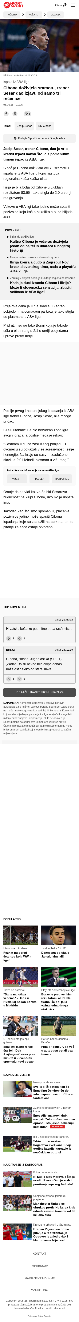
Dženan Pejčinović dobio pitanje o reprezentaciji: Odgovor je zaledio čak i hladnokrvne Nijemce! (51, 1234)
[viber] (15, 113)
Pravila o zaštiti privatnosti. (50, 1308)
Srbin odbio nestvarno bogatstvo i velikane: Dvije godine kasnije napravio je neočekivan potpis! (52, 1146)
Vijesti (16, 478)
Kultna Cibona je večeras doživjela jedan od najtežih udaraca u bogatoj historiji (40, 244)
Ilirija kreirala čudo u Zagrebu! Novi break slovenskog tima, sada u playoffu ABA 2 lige (43, 264)
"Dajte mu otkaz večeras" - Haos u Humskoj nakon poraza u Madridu (19, 1000)
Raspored (62, 478)
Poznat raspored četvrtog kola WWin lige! (17, 956)
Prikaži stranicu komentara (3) (39, 692)
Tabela (39, 478)
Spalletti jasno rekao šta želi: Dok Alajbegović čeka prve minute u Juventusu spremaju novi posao (19, 1054)
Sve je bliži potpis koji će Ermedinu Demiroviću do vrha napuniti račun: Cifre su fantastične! (54, 1092)
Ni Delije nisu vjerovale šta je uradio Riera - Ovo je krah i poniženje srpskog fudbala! (54, 1180)
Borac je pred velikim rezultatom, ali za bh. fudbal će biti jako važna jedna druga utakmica (56, 1002)
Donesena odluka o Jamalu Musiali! (55, 954)
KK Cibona (44, 125)
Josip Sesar (24, 125)
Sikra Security (44, 1316)
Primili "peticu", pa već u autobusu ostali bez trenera (57, 1050)
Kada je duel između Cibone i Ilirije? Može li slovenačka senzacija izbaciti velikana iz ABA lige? (42, 285)
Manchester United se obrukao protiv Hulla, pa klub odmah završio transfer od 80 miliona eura (54, 1209)
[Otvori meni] (71, 5)
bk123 (10, 649)
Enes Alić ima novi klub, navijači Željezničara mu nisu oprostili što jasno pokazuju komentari (54, 1121)
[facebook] (6, 113)
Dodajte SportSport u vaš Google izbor (41, 138)
